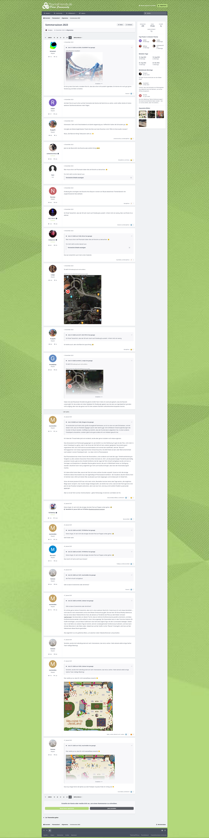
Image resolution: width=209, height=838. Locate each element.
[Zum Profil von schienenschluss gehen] (53, 147)
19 (54, 37)
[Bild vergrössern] (84, 76)
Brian (83, 236)
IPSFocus (137, 835)
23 (66, 37)
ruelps (53, 275)
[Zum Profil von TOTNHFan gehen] (53, 506)
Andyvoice (51, 240)
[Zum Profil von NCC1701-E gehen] (53, 212)
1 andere (122, 734)
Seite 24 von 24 (77, 37)
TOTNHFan (51, 513)
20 (57, 37)
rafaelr (53, 108)
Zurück (50, 37)
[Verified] (58, 154)
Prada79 (52, 130)
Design (52, 835)
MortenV (127, 93)
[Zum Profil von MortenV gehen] (53, 549)
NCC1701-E (51, 218)
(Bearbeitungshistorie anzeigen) (97, 509)
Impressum (74, 835)
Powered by (158, 835)
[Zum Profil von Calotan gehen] (53, 573)
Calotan (52, 579)
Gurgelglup (52, 364)
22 (63, 37)
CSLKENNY (85, 47)
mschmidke (52, 426)
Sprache (46, 835)
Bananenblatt (110, 497)
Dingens (84, 422)
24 (70, 37)
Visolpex (50, 30)
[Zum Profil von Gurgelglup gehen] (53, 358)
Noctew (52, 197)
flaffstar (116, 497)
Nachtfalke (118, 260)
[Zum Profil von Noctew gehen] (53, 191)
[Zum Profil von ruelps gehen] (53, 269)
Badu (108, 734)
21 (60, 37)
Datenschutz (60, 835)
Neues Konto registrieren (67, 808)
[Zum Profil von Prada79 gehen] (53, 124)
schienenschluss (117, 138)
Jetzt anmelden (112, 808)
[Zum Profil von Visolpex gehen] (46, 30)
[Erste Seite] (45, 37)
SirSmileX (53, 51)
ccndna (111, 734)
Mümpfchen (126, 138)
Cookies (67, 835)
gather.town (68, 617)
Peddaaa (119, 564)
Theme (131, 835)
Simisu (127, 160)
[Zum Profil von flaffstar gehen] (140, 46)
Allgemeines (69, 30)
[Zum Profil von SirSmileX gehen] (53, 45)
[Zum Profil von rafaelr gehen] (53, 102)
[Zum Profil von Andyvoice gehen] (53, 234)
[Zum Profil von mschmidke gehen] (53, 420)
